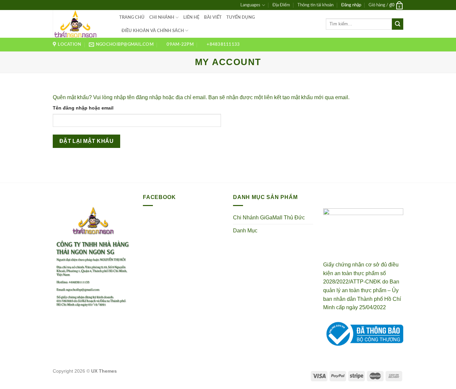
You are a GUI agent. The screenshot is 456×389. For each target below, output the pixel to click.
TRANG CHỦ (132, 17)
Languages (250, 5)
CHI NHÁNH (161, 17)
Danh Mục (245, 230)
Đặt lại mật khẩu (86, 141)
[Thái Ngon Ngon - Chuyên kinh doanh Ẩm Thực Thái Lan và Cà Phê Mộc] (81, 24)
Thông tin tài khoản (315, 5)
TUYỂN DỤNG (240, 17)
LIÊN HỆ (191, 17)
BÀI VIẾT (213, 17)
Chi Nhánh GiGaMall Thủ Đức (269, 217)
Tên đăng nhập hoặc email (83, 108)
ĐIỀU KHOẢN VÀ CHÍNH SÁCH (153, 31)
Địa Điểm (281, 5)
